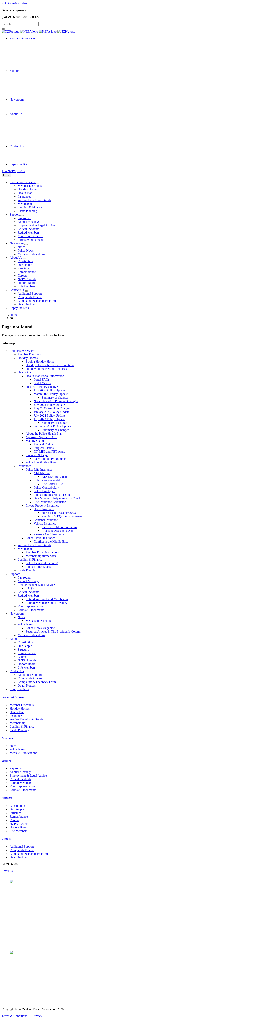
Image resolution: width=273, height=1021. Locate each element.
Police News (26, 250)
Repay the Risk (19, 164)
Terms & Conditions (14, 1016)
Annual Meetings (28, 221)
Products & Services (13, 696)
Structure (23, 268)
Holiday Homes (28, 189)
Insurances (24, 196)
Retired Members (28, 232)
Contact (6, 838)
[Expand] (37, 183)
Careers (22, 275)
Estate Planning (27, 211)
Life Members (26, 286)
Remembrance (27, 272)
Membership (25, 203)
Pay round (24, 218)
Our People (25, 264)
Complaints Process (30, 297)
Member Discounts (30, 185)
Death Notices (27, 304)
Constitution (25, 261)
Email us (7, 871)
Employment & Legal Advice (36, 225)
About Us (7, 797)
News (21, 247)
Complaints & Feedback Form (37, 300)
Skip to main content (15, 3)
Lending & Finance (30, 207)
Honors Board (27, 282)
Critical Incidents (28, 229)
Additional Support (30, 293)
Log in (21, 171)
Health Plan (25, 193)
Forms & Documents (31, 239)
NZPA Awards (27, 279)
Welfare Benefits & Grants (34, 200)
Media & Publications (31, 254)
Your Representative (30, 236)
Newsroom (8, 737)
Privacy (37, 1016)
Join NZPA (9, 171)
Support (6, 760)
